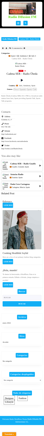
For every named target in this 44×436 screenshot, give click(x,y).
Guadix (14, 167)
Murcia (22, 187)
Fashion (22, 398)
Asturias (15, 177)
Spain (13, 56)
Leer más (8, 206)
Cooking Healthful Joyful (15, 253)
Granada (21, 167)
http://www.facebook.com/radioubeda (14, 141)
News (16, 89)
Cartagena (15, 187)
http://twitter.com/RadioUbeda (11, 149)
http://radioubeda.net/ (8, 134)
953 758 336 (5, 127)
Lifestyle (9, 402)
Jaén (32, 56)
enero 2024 (7, 323)
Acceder (5, 342)
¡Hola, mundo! (10, 270)
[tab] (18, 23)
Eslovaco (7, 201)
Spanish (22, 89)
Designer (9, 398)
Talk (34, 89)
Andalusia (23, 56)
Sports (29, 89)
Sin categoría (7, 361)
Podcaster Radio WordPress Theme (14, 419)
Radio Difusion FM (22, 17)
